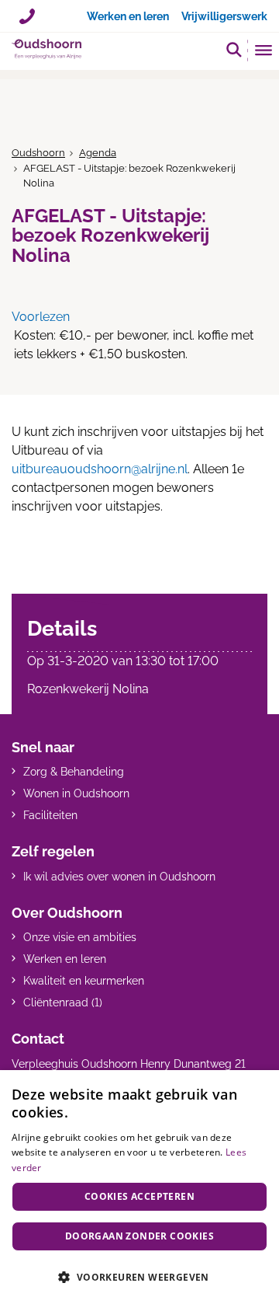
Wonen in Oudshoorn (76, 793)
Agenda (97, 153)
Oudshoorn (38, 153)
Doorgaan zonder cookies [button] (139, 1236)
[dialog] (139, 1187)
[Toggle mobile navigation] (264, 52)
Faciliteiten (50, 815)
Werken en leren (64, 959)
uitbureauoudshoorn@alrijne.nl (100, 469)
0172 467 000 (27, 11)
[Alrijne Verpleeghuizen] (46, 49)
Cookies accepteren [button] (139, 1196)
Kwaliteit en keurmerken (83, 981)
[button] (234, 49)
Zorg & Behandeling (73, 771)
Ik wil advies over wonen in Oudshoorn (119, 876)
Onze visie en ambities (79, 937)
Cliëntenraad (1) (62, 1002)
